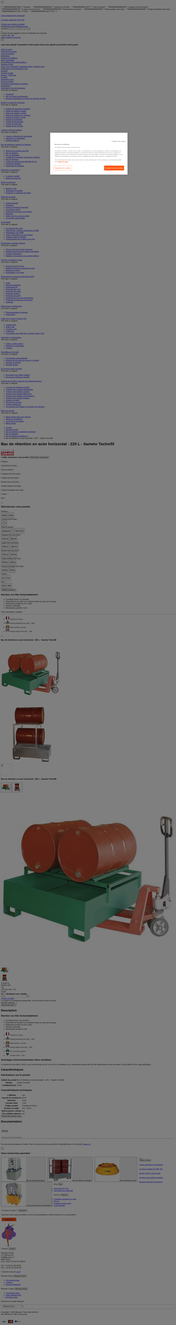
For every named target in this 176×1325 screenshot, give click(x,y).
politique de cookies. (63, 161)
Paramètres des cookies (63, 168)
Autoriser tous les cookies (114, 168)
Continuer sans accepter (118, 141)
